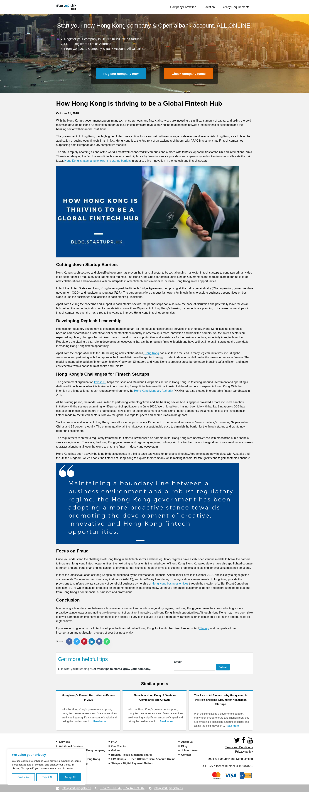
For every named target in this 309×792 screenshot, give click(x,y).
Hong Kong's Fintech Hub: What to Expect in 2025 (88, 697)
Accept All (70, 777)
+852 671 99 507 (133, 788)
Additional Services (71, 746)
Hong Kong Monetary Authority (153, 390)
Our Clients (118, 746)
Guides (115, 750)
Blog (184, 746)
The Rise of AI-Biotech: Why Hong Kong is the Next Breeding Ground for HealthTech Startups (220, 700)
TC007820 (245, 765)
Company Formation (183, 7)
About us (187, 741)
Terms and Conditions (239, 747)
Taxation (209, 7)
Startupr (204, 628)
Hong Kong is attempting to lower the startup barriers (97, 160)
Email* (178, 661)
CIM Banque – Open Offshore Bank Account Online (143, 758)
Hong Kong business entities (170, 583)
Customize (24, 777)
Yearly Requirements (236, 7)
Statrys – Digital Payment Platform (132, 763)
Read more (99, 721)
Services (64, 741)
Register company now (121, 74)
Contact (186, 754)
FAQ (114, 741)
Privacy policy (244, 751)
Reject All (47, 777)
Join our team (189, 750)
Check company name (189, 74)
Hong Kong (151, 353)
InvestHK (100, 382)
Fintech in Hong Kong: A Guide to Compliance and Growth (155, 697)
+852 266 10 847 (111, 788)
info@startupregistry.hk (76, 788)
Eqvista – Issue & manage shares (131, 754)
